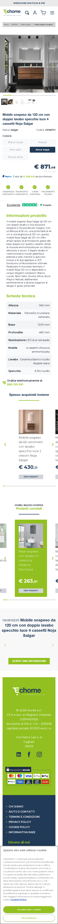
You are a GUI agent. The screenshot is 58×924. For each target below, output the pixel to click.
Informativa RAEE (20, 832)
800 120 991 (15, 384)
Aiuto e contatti (20, 811)
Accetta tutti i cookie (29, 909)
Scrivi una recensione (29, 661)
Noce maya (42, 149)
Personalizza (29, 918)
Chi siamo (14, 806)
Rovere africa (15, 157)
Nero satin (15, 149)
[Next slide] (52, 66)
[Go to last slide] (5, 66)
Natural (43, 142)
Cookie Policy (18, 827)
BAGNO (15, 24)
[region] (29, 885)
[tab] (7, 95)
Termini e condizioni (23, 816)
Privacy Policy (18, 822)
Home (6, 24)
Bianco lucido (15, 142)
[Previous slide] (5, 645)
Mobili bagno (26, 24)
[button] (4, 102)
